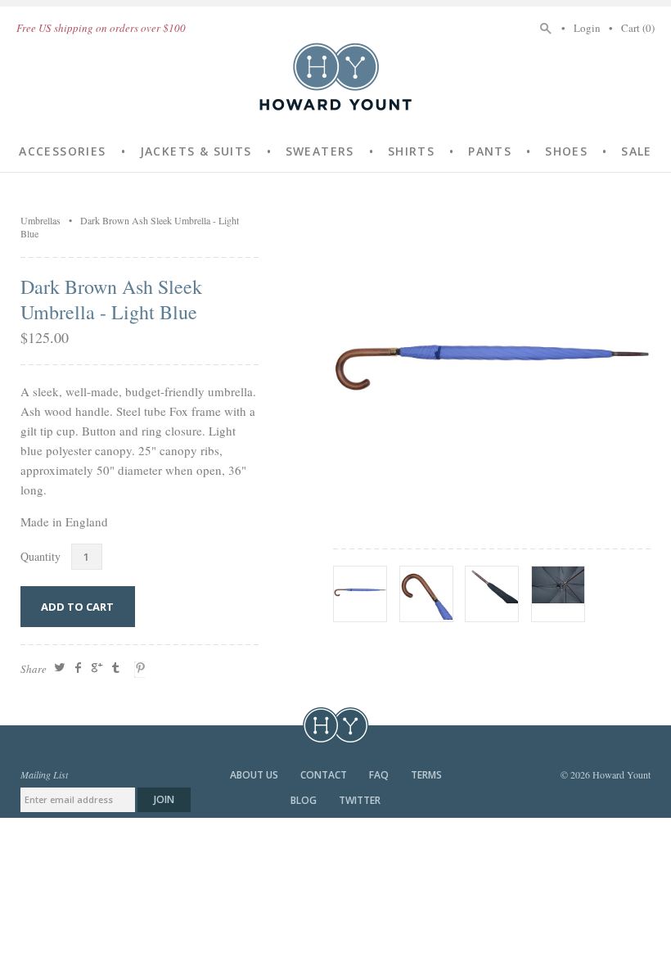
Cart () (638, 27)
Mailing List (44, 774)
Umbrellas (40, 220)
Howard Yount (335, 76)
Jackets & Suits (196, 151)
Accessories (62, 151)
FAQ (380, 775)
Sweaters (320, 151)
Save (142, 669)
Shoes (566, 151)
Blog (304, 800)
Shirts (411, 151)
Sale (636, 151)
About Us (255, 775)
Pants (489, 151)
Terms (426, 775)
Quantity (40, 556)
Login (587, 27)
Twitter (360, 800)
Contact (324, 775)
